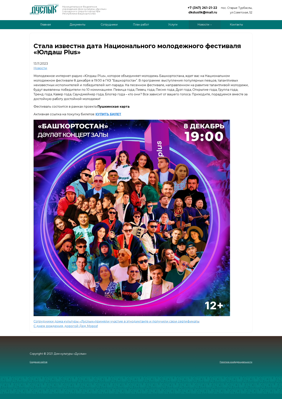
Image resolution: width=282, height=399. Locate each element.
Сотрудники (109, 24)
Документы (77, 24)
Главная (45, 24)
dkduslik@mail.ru (202, 12)
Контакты (236, 24)
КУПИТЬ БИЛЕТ (108, 114)
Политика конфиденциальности (236, 362)
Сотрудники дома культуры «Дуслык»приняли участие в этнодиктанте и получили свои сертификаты (117, 321)
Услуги (172, 24)
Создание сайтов (38, 362)
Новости (203, 24)
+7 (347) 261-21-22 (202, 8)
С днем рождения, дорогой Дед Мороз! (66, 326)
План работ (141, 24)
